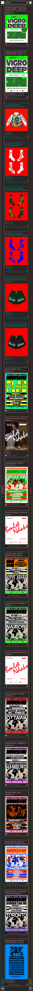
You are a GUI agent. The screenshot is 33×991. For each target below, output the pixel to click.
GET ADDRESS (10, 981)
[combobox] (14, 94)
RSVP (8, 452)
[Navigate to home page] (2, 2)
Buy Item (9, 133)
